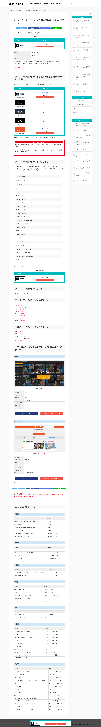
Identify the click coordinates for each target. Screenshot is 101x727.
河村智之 (20, 331)
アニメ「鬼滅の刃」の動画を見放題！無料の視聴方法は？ (83, 90)
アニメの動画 (18, 493)
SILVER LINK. (29, 336)
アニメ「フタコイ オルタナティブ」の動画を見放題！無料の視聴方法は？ (83, 143)
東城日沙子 (22, 320)
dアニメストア (41, 453)
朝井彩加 (22, 318)
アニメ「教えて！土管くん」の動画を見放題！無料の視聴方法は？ (83, 168)
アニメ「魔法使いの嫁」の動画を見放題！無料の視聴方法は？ (83, 84)
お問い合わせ (72, 3)
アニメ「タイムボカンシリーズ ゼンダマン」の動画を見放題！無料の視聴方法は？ (83, 155)
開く (19, 67)
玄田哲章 (22, 313)
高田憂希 (20, 305)
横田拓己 (29, 338)
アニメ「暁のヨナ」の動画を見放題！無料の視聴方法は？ (83, 21)
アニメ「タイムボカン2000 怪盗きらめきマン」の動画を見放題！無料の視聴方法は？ (83, 174)
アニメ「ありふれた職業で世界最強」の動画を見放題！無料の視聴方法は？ (83, 59)
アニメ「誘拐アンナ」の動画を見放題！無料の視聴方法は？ (83, 136)
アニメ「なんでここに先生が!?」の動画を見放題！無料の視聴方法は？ (83, 51)
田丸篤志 (20, 311)
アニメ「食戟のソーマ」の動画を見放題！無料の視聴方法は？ (83, 67)
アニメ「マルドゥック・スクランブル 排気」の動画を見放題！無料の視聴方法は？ (83, 35)
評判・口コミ (59, 3)
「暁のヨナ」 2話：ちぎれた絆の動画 (83, 28)
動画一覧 (66, 3)
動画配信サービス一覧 (49, 3)
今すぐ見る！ (45, 46)
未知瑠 (20, 340)
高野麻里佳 (24, 307)
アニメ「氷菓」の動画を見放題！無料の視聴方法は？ (83, 43)
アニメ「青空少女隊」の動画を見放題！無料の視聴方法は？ (83, 124)
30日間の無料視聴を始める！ (51, 413)
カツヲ (20, 334)
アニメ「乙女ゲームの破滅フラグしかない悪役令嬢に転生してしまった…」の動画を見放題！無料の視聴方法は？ (83, 75)
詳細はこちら (25, 413)
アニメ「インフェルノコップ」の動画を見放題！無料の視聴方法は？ (83, 181)
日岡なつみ (21, 309)
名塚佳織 (25, 315)
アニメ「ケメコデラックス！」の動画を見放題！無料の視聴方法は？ (83, 162)
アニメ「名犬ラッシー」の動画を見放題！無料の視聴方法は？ (83, 149)
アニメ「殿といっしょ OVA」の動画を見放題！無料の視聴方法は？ (82, 130)
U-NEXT (40, 388)
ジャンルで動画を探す (36, 3)
